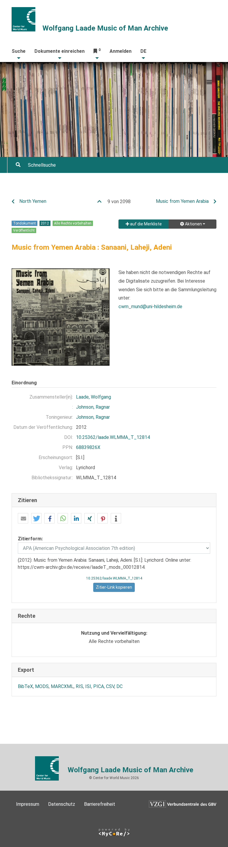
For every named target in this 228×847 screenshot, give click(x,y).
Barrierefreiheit (99, 804)
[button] (23, 518)
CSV (110, 686)
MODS (42, 686)
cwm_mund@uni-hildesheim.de (150, 306)
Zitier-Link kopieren (114, 587)
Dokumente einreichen (59, 51)
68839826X (88, 447)
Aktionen (193, 224)
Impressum (27, 804)
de (143, 51)
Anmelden (121, 51)
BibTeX (25, 686)
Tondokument (24, 223)
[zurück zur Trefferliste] (101, 201)
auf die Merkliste (145, 224)
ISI (88, 686)
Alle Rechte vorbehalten (72, 223)
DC (119, 686)
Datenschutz (61, 804)
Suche (19, 51)
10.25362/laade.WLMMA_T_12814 (113, 437)
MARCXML (62, 686)
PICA (98, 686)
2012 (45, 223)
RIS (79, 686)
